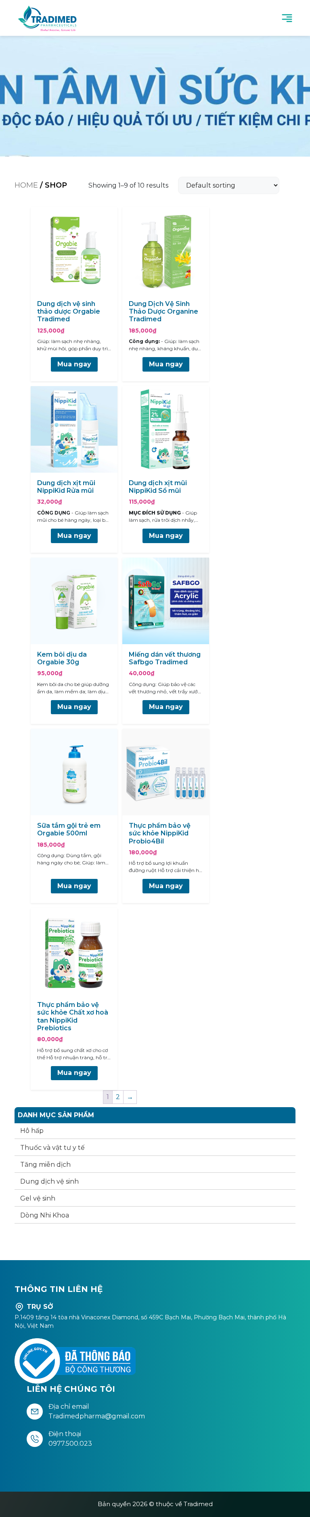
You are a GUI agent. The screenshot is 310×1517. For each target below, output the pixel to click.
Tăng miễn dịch (45, 1164)
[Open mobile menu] (287, 18)
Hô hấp (32, 1131)
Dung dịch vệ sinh (49, 1181)
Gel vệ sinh (37, 1198)
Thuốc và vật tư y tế (52, 1147)
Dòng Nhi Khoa (44, 1215)
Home (26, 185)
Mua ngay (74, 364)
